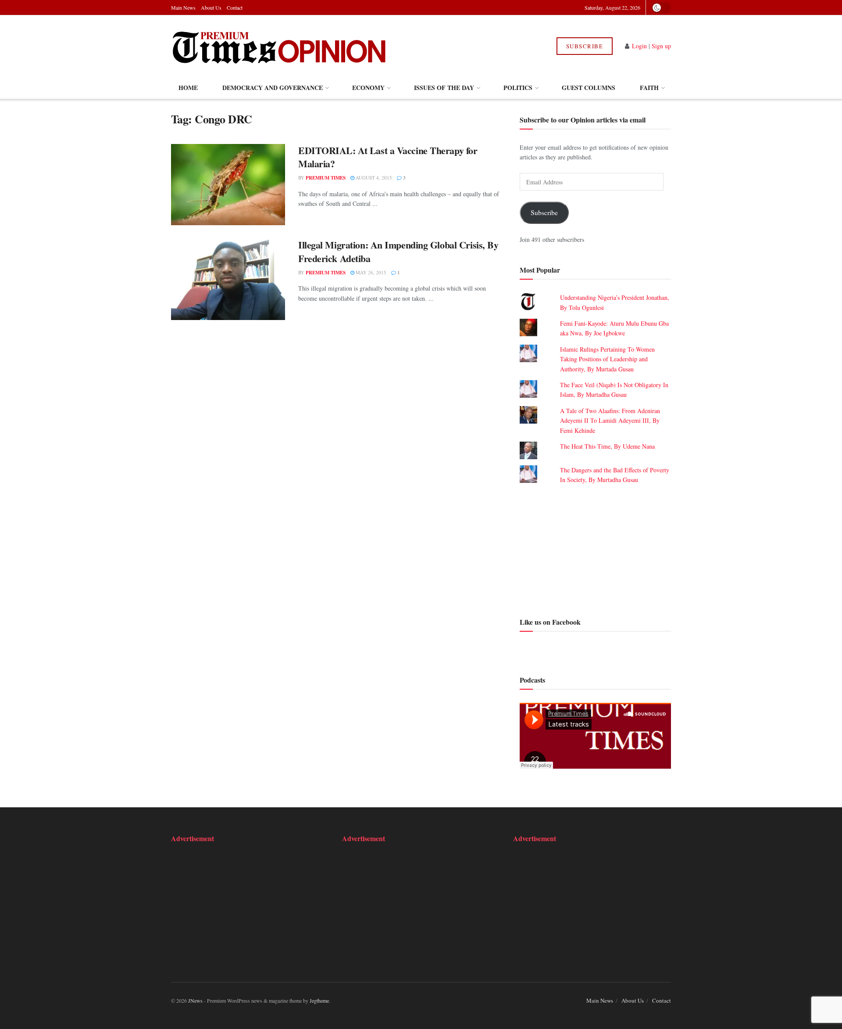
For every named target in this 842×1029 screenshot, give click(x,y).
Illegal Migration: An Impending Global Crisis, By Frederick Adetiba (398, 251)
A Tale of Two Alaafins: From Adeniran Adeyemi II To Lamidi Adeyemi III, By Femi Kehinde (610, 421)
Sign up (661, 46)
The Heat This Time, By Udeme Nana (607, 446)
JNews (195, 1000)
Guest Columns (588, 87)
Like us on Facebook (550, 622)
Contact (235, 7)
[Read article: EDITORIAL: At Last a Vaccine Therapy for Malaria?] (228, 185)
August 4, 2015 (373, 177)
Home (188, 87)
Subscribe (584, 46)
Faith (649, 87)
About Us (211, 7)
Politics (517, 87)
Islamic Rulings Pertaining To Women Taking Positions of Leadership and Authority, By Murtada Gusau (607, 359)
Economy (368, 87)
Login (639, 46)
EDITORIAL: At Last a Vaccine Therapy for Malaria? (387, 157)
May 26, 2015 (370, 272)
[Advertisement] (595, 550)
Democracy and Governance (272, 87)
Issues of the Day (444, 87)
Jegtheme (319, 1000)
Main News (183, 7)
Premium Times (326, 177)
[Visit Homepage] (280, 46)
